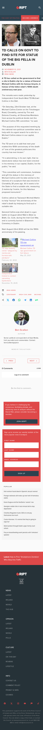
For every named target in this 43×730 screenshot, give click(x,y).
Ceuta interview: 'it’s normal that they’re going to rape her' (20, 520)
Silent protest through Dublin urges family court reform (19, 527)
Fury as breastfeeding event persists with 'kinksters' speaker (21, 534)
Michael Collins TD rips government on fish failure (28, 250)
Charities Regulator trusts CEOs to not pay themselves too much (18, 514)
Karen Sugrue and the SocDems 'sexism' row (19, 502)
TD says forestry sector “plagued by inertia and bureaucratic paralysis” (9, 253)
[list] (21, 600)
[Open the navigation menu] (3, 7)
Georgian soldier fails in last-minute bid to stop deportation (19, 507)
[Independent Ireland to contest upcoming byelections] (10, 267)
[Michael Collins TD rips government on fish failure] (28, 242)
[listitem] (21, 595)
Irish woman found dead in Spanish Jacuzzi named (20, 491)
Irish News (9, 74)
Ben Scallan (10, 72)
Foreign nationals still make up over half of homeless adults (21, 497)
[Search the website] (40, 7)
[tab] (10, 18)
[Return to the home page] (21, 574)
